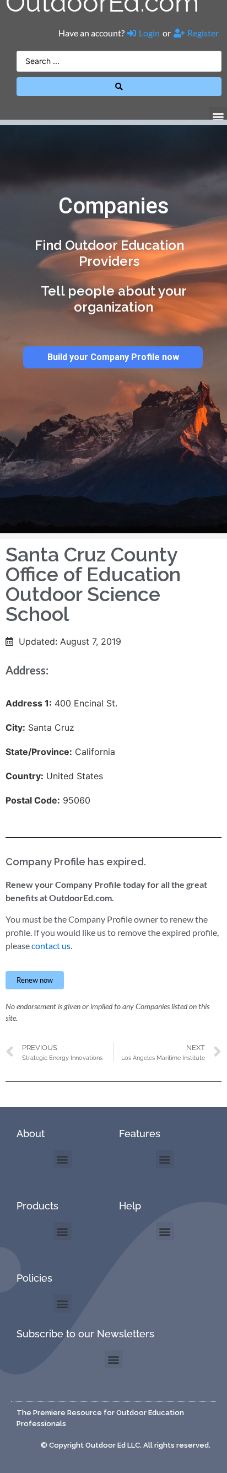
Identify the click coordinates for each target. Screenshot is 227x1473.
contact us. (51, 945)
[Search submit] (119, 86)
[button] (218, 116)
